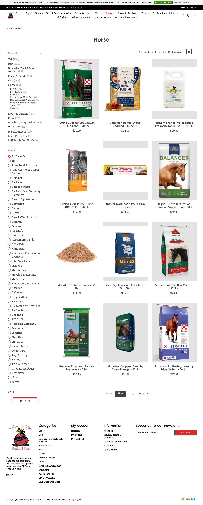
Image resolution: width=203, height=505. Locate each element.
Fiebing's (17, 230)
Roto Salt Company (24, 323)
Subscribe (186, 432)
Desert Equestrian (23, 199)
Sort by (162, 52)
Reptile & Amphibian (21, 122)
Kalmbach (18, 248)
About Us (108, 430)
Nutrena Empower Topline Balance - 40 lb (76, 368)
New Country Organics (26, 283)
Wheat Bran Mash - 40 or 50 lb (76, 286)
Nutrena (17, 288)
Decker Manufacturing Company (26, 193)
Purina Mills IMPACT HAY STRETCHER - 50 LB (76, 205)
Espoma (17, 221)
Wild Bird (14, 127)
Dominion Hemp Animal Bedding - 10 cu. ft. (125, 124)
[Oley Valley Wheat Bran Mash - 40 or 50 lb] (76, 251)
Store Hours (110, 445)
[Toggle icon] (183, 15)
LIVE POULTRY (102, 17)
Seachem (17, 328)
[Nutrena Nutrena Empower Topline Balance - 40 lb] (76, 332)
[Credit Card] (183, 499)
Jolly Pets (18, 244)
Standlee (17, 337)
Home (9, 28)
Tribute (16, 359)
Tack (12, 105)
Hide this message (163, 2)
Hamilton (18, 235)
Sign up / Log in (188, 8)
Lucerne (17, 265)
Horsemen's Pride (23, 239)
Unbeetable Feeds (23, 368)
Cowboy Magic (21, 186)
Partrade (17, 301)
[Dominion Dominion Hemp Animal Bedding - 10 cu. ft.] (125, 89)
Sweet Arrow (20, 346)
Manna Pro (19, 270)
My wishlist (77, 439)
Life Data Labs (21, 261)
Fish (10, 80)
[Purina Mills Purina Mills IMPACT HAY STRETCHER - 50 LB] (76, 170)
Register (75, 430)
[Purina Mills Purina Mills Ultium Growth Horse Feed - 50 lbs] (76, 89)
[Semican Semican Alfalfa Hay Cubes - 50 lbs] (174, 251)
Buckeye (17, 182)
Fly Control (16, 92)
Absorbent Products (24, 165)
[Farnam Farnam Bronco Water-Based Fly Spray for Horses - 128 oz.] (174, 89)
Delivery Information (115, 441)
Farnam (17, 226)
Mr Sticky (18, 279)
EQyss (15, 213)
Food (12, 94)
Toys (12, 108)
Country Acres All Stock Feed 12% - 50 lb (125, 286)
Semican (17, 332)
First (120, 393)
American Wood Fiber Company (26, 171)
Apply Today (110, 449)
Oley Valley (19, 297)
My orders (76, 434)
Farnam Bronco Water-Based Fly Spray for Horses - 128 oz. (174, 124)
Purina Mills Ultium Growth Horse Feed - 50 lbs (77, 124)
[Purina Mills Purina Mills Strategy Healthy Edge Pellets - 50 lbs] (174, 332)
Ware (15, 377)
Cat (10, 59)
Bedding (14, 89)
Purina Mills (20, 310)
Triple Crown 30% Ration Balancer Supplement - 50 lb (174, 205)
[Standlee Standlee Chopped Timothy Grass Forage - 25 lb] (125, 332)
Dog (10, 63)
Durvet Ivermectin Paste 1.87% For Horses (125, 205)
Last (131, 393)
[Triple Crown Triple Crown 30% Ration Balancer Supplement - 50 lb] (174, 170)
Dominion (18, 204)
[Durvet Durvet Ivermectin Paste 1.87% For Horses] (125, 170)
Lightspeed (76, 499)
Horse (12, 85)
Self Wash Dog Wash (126, 17)
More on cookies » (181, 2)
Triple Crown (20, 364)
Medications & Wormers (23, 100)
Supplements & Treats (22, 102)
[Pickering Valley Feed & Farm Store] (10, 15)
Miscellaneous (17, 131)
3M (13, 160)
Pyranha (17, 315)
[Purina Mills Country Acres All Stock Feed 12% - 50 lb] (125, 251)
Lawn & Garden (18, 113)
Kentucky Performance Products (27, 255)
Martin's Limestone (24, 274)
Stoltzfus (17, 341)
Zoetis (15, 382)
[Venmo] (193, 499)
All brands (18, 156)
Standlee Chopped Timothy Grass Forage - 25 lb (125, 368)
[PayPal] (188, 499)
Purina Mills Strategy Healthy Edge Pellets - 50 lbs (174, 368)
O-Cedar (17, 292)
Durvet (16, 208)
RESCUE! (17, 319)
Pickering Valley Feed (26, 306)
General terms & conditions (112, 436)
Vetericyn (18, 373)
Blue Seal (18, 178)
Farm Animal (16, 76)
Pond (11, 118)
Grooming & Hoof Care (22, 97)
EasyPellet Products (25, 217)
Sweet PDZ (18, 350)
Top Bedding (20, 355)
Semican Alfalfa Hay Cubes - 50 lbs (174, 286)
